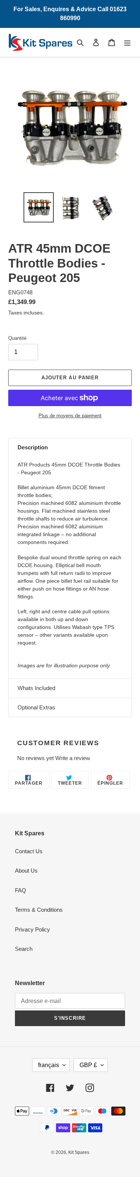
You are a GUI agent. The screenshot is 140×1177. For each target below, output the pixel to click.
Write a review (72, 758)
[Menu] (127, 42)
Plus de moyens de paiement (70, 415)
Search (23, 949)
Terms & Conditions (39, 910)
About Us (26, 870)
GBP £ (88, 1065)
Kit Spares (78, 1152)
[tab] (70, 447)
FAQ (20, 890)
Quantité (17, 338)
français (48, 1065)
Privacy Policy (32, 929)
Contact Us (29, 851)
